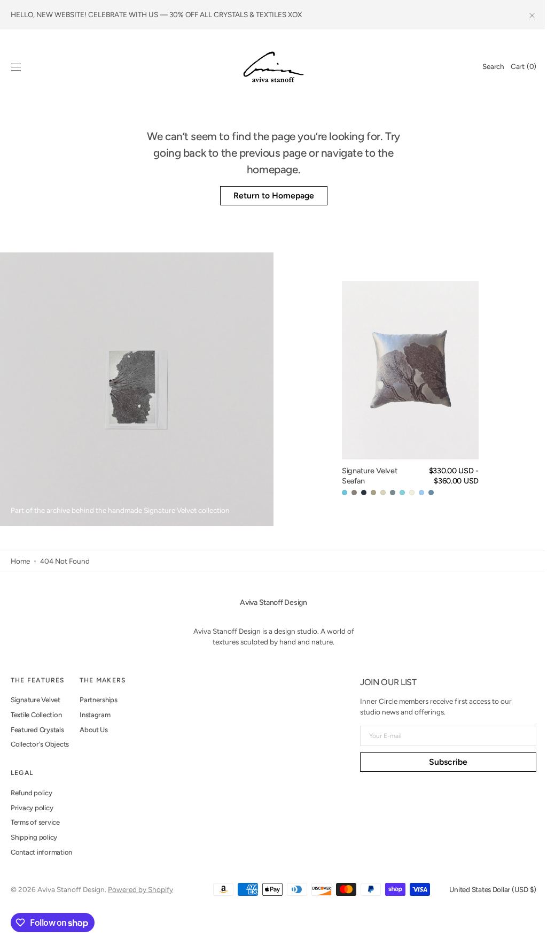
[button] (16, 67)
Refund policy (31, 793)
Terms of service (35, 822)
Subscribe (440, 762)
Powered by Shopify (140, 889)
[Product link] (405, 389)
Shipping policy (34, 837)
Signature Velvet (35, 700)
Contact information (41, 852)
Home (20, 561)
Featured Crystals (37, 730)
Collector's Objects (40, 744)
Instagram (95, 715)
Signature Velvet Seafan (365, 476)
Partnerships (99, 700)
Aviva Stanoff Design (71, 889)
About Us (94, 730)
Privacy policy (32, 808)
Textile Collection (36, 715)
